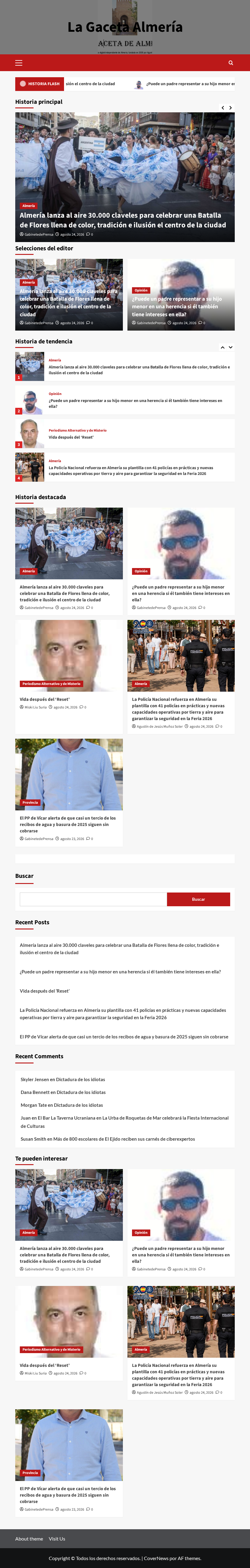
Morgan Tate (34, 1105)
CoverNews (156, 1558)
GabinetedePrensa (39, 234)
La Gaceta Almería (125, 27)
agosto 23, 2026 (72, 839)
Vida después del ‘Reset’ (71, 404)
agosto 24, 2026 (72, 234)
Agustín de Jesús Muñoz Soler (160, 726)
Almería (29, 205)
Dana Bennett (35, 1092)
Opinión (141, 290)
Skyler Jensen (35, 1079)
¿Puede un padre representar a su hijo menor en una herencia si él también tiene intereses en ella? (177, 306)
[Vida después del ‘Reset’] (29, 400)
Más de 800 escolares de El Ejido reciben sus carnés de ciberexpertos (124, 1139)
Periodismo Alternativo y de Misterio (78, 397)
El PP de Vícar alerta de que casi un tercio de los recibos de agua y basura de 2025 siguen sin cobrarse (134, 471)
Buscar (24, 876)
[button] (21, 62)
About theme (29, 1538)
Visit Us (57, 1538)
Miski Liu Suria (36, 707)
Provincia (56, 461)
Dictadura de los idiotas (80, 1079)
